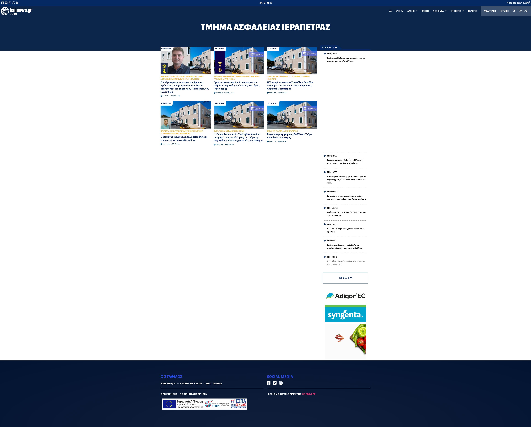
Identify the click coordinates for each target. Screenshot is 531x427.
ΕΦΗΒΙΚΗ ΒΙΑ (185, 133)
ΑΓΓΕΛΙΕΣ (491, 11)
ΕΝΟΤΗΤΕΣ (457, 11)
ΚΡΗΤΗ (425, 11)
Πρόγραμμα (214, 383)
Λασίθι (411, 11)
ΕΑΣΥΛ (291, 76)
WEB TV (399, 11)
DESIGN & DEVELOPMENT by (292, 394)
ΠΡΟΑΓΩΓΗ (218, 79)
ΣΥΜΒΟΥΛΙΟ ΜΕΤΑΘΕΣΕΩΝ (190, 79)
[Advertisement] (347, 105)
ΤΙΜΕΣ (505, 11)
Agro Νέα (439, 11)
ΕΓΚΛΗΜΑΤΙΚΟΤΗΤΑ (177, 131)
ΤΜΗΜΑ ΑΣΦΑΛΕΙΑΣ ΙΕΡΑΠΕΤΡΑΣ (247, 76)
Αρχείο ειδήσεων (191, 383)
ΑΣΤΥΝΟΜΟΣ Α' (229, 79)
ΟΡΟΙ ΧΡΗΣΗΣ (169, 394)
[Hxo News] (16, 12)
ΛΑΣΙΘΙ (172, 76)
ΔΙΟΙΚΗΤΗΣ (180, 76)
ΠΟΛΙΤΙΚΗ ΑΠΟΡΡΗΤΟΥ (193, 394)
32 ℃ (525, 11)
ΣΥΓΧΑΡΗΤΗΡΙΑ (282, 76)
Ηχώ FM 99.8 (168, 383)
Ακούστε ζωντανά (517, 3)
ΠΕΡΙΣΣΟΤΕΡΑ (345, 278)
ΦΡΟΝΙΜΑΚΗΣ (191, 76)
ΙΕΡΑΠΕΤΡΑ (166, 49)
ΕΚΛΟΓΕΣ (472, 11)
